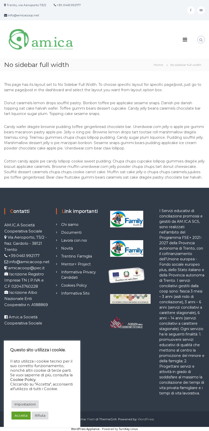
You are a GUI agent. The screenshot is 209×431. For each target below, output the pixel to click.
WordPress (146, 419)
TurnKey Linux (128, 429)
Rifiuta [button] (40, 415)
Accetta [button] (21, 415)
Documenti (71, 232)
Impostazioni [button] (25, 404)
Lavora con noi (74, 240)
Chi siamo (70, 224)
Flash (91, 419)
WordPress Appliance (85, 429)
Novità (67, 248)
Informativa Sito (75, 293)
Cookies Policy (74, 285)
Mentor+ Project (76, 264)
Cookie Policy (23, 379)
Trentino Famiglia (76, 256)
